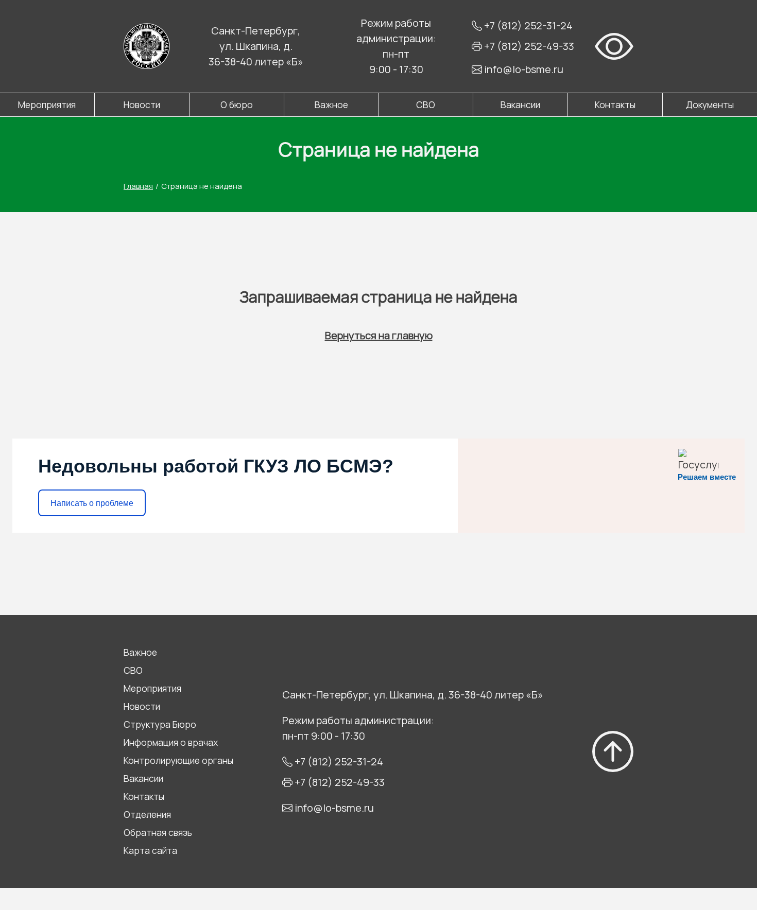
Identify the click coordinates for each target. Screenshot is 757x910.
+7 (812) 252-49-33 (529, 46)
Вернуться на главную (379, 335)
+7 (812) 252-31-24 (528, 25)
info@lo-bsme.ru (523, 69)
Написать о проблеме (91, 503)
